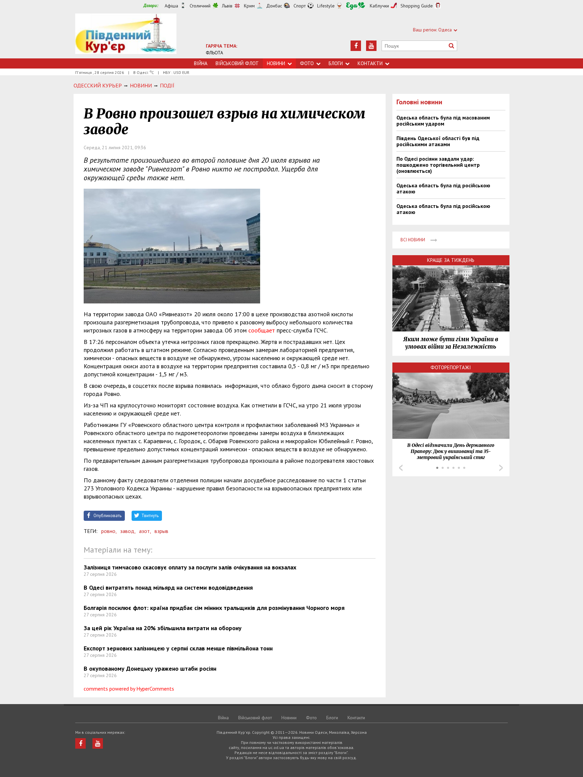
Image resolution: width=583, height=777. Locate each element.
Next (501, 467)
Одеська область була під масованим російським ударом (443, 120)
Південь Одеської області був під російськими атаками (437, 141)
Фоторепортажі (451, 367)
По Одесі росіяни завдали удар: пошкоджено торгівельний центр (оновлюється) (438, 164)
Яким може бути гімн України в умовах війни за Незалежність (450, 343)
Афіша (171, 6)
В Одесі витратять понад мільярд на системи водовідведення (168, 587)
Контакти (370, 63)
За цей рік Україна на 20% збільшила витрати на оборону (163, 628)
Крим (249, 6)
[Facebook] (356, 46)
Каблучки (379, 6)
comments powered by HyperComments (129, 688)
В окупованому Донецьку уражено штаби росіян (150, 668)
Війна (200, 63)
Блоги (336, 63)
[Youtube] (371, 46)
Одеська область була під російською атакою (443, 188)
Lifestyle (326, 6)
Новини (276, 63)
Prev (400, 467)
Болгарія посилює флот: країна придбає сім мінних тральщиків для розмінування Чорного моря (214, 608)
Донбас (274, 6)
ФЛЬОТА (214, 53)
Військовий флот (237, 63)
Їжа (355, 6)
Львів (227, 6)
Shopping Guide (416, 6)
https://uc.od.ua (125, 36)
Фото (307, 63)
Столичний (200, 6)
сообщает (261, 330)
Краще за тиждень (450, 260)
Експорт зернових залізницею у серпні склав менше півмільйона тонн (178, 648)
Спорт (300, 6)
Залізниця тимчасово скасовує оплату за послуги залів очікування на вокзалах (190, 567)
